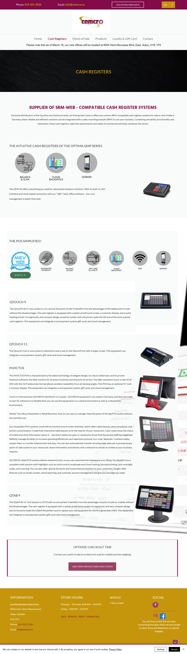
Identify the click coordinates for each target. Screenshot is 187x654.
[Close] (183, 649)
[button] (101, 38)
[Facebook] (163, 616)
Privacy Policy (115, 649)
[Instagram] (155, 616)
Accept (174, 649)
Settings (161, 649)
